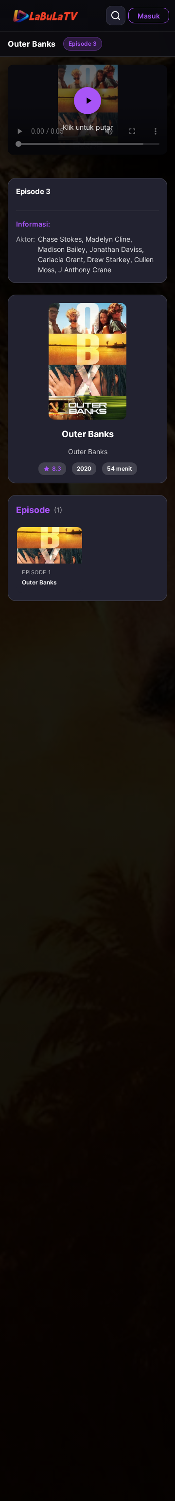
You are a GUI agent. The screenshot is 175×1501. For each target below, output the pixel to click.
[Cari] (115, 15)
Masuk (149, 16)
